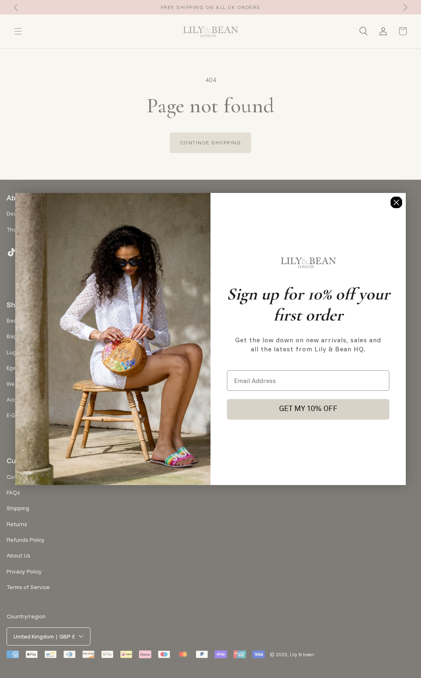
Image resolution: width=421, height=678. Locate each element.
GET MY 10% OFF (308, 409)
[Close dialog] (396, 202)
